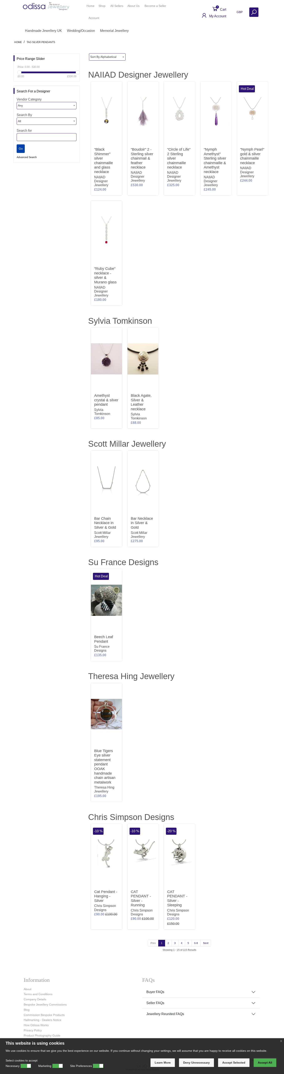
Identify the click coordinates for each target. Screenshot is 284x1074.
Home (90, 5)
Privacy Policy (33, 1030)
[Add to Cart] (118, 86)
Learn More (163, 1062)
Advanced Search (27, 157)
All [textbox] (19, 121)
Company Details (35, 999)
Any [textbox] (20, 105)
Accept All (265, 1062)
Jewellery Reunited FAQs (165, 1014)
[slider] (19, 72)
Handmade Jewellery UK (43, 30)
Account (94, 18)
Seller (155, 5)
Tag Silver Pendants (41, 42)
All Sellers (116, 5)
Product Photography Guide (42, 1035)
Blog (27, 1009)
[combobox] (47, 105)
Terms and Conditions (38, 994)
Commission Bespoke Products (44, 1015)
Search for (24, 130)
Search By (24, 115)
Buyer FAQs (155, 992)
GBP (240, 12)
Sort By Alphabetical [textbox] (103, 56)
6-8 (196, 943)
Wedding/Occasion (81, 30)
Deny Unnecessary (196, 1062)
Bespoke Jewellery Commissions (45, 1004)
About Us (133, 5)
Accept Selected (233, 1062)
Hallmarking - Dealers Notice (42, 1020)
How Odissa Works (36, 1025)
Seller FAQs (155, 1003)
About (27, 989)
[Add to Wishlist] (118, 98)
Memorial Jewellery (114, 30)
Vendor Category (29, 99)
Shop (102, 5)
